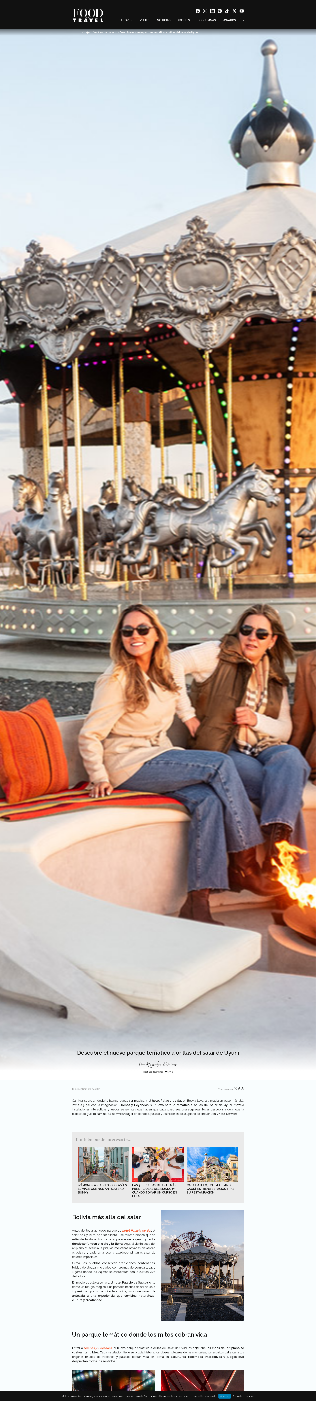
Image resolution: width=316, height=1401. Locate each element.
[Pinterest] (220, 11)
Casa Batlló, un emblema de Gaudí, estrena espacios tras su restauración (210, 1188)
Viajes (145, 20)
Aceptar (224, 1396)
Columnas (207, 20)
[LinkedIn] (212, 11)
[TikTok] (227, 11)
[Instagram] (205, 11)
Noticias (164, 20)
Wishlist (185, 20)
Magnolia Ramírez (161, 1064)
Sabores (125, 20)
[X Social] (234, 11)
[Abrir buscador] (242, 19)
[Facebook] (198, 11)
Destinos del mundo (105, 32)
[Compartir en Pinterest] (242, 1089)
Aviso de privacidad (243, 1396)
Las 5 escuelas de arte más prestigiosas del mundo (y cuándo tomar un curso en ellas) (154, 1190)
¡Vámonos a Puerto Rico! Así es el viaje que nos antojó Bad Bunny (102, 1188)
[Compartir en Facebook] (239, 1089)
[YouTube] (242, 11)
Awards (229, 20)
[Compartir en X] (236, 1089)
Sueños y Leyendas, (98, 1348)
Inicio (78, 32)
